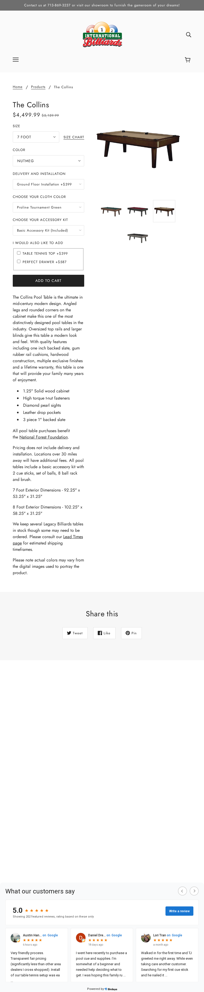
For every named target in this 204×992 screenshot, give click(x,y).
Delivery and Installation (39, 173)
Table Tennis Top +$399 (45, 253)
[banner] (102, 34)
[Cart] (188, 60)
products (38, 87)
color (19, 149)
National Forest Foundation (43, 437)
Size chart (73, 137)
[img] (188, 34)
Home (18, 87)
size (16, 126)
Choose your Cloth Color (39, 196)
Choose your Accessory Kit (40, 219)
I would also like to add (38, 242)
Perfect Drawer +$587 (45, 261)
